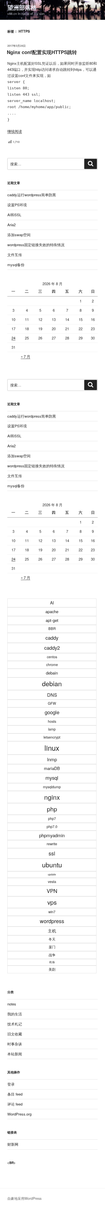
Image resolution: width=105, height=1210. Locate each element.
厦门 (52, 946)
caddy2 (52, 647)
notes (11, 1003)
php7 (52, 818)
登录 (11, 1084)
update (52, 874)
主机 (52, 931)
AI (52, 603)
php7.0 (52, 826)
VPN (52, 890)
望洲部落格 (22, 7)
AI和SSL (14, 214)
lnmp (52, 759)
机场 (52, 962)
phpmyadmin (52, 835)
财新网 (12, 1144)
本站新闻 (14, 1053)
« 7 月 (25, 356)
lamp (52, 729)
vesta (52, 881)
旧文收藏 (14, 1033)
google (52, 712)
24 (13, 337)
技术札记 (14, 1023)
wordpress (52, 921)
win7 (51, 911)
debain (52, 673)
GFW (52, 703)
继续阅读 (14, 131)
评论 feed (14, 1104)
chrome (52, 664)
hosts (52, 721)
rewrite (52, 843)
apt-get (52, 620)
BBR (52, 628)
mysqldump (52, 786)
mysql (51, 777)
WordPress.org (19, 1113)
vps (52, 902)
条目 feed (14, 1094)
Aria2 (11, 224)
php (52, 809)
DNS (52, 695)
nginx (52, 796)
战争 (52, 954)
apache (51, 611)
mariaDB (52, 768)
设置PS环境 (17, 204)
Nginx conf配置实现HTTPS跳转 (42, 52)
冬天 (52, 939)
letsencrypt (51, 737)
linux (51, 747)
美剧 (52, 969)
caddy (51, 637)
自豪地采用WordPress (24, 1198)
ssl (52, 853)
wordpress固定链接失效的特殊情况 (35, 244)
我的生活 (14, 1013)
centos (52, 656)
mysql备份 (15, 264)
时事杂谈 (14, 1043)
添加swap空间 (19, 234)
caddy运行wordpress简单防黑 (31, 194)
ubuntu (52, 864)
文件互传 (14, 254)
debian (52, 683)
